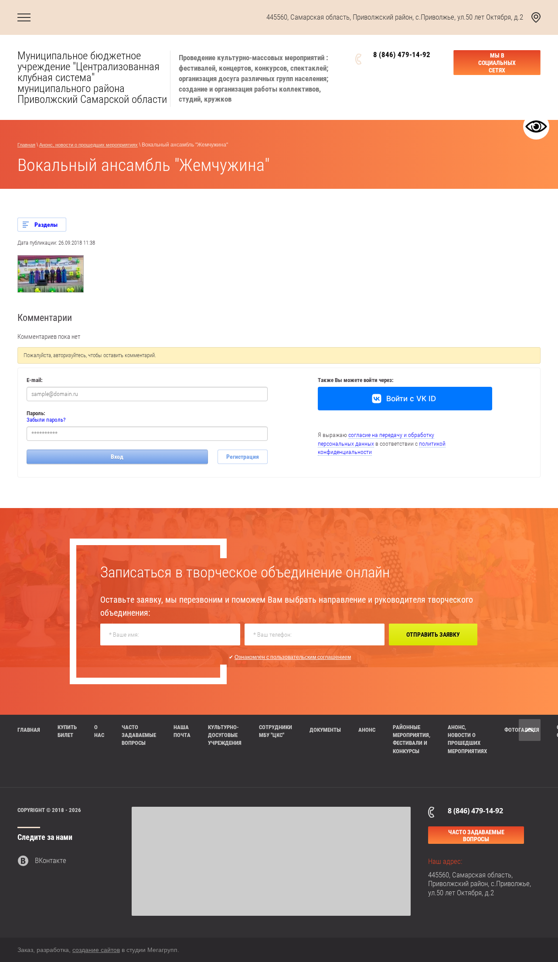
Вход (117, 456)
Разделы (46, 224)
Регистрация (242, 456)
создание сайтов (96, 949)
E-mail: (35, 380)
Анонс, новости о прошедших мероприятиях (88, 144)
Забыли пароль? (46, 419)
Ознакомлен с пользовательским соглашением (293, 657)
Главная (26, 144)
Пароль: (36, 413)
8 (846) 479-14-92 (401, 54)
